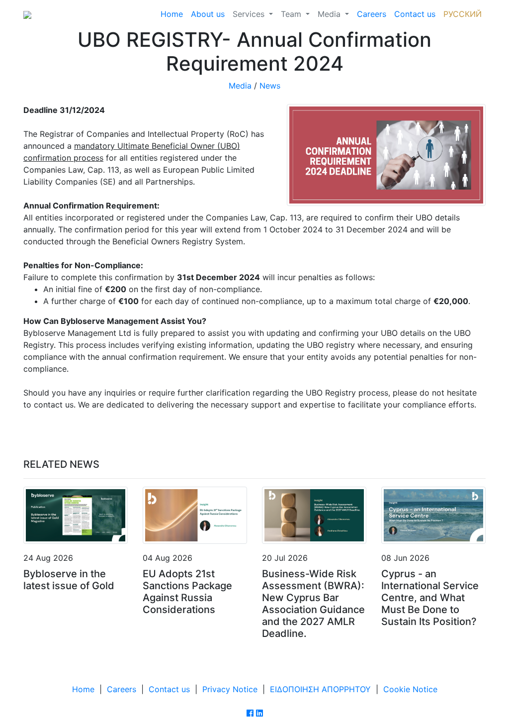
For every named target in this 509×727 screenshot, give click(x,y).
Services (250, 14)
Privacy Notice (229, 689)
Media (330, 14)
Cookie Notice (410, 689)
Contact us (414, 14)
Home (172, 14)
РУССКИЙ (462, 14)
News (269, 86)
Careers (371, 14)
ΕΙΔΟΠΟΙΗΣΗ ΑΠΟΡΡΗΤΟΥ (320, 689)
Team (292, 14)
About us (208, 14)
